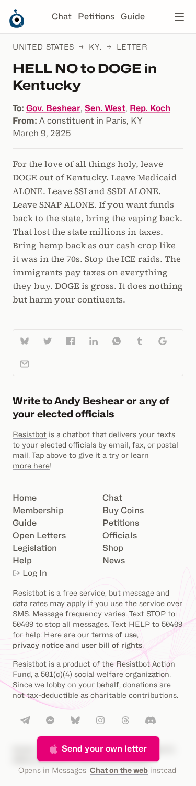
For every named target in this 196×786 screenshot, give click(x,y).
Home (25, 498)
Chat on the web (119, 770)
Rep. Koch (150, 108)
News (113, 560)
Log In (34, 573)
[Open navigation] (179, 16)
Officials (119, 535)
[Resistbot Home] (16, 25)
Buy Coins (123, 510)
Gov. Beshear (53, 108)
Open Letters (39, 535)
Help (22, 560)
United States (43, 46)
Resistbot (30, 434)
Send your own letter (104, 749)
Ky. (95, 46)
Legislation (35, 548)
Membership (38, 510)
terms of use (114, 634)
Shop (112, 548)
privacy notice (38, 644)
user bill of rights (111, 644)
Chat (62, 16)
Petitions (96, 16)
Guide (133, 16)
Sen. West (105, 108)
